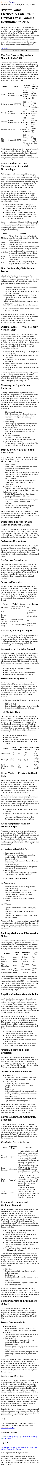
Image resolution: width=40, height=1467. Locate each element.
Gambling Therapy (11, 1436)
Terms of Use (15, 1447)
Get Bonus (4, 48)
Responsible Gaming (14, 1449)
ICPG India (6, 1439)
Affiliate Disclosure (27, 1447)
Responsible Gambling (28, 1436)
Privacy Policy (6, 1447)
